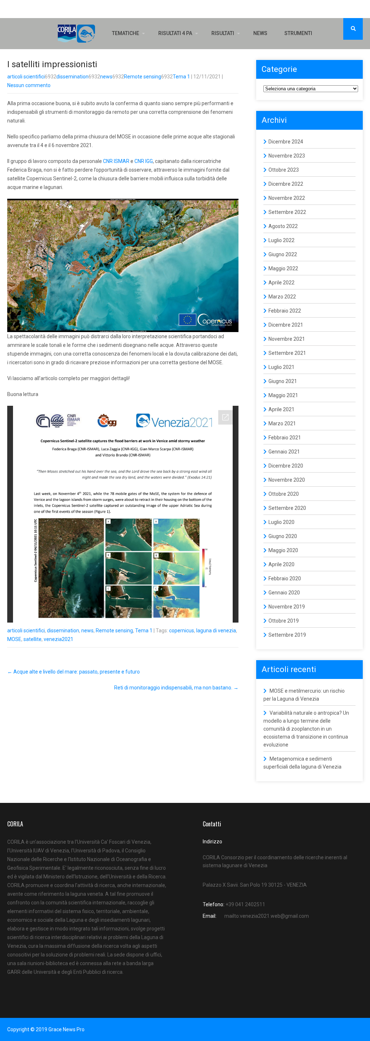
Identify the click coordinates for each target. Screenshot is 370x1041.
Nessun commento (29, 85)
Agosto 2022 (283, 226)
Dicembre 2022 (285, 184)
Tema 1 (181, 76)
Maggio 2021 (283, 395)
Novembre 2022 (286, 198)
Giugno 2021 (282, 381)
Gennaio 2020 (284, 592)
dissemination (72, 76)
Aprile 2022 (281, 282)
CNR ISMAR (116, 161)
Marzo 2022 (282, 297)
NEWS (260, 33)
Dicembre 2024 (285, 142)
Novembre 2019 (286, 607)
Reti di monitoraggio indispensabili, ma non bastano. (176, 688)
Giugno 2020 (282, 536)
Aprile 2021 (281, 409)
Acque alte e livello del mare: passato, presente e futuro (73, 672)
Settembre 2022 (287, 212)
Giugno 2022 (282, 254)
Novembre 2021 (286, 339)
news (106, 76)
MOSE (14, 639)
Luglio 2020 (281, 522)
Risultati (222, 33)
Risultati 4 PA (175, 33)
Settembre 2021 (287, 353)
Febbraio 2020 (284, 578)
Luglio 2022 (281, 240)
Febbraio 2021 (284, 437)
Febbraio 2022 (284, 311)
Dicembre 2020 (285, 466)
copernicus (181, 630)
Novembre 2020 (286, 480)
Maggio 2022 (283, 268)
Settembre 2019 (287, 635)
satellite (32, 639)
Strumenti (298, 33)
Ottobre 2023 (283, 170)
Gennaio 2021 (284, 452)
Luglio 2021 (281, 367)
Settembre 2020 (287, 508)
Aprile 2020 (281, 564)
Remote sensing (142, 76)
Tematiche (125, 33)
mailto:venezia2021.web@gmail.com (266, 916)
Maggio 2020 (283, 550)
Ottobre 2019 (283, 621)
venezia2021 (58, 639)
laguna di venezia (216, 630)
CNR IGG (143, 161)
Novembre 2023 (286, 156)
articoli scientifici (26, 76)
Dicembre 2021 (285, 325)
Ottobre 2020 (283, 494)
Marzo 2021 (282, 423)
